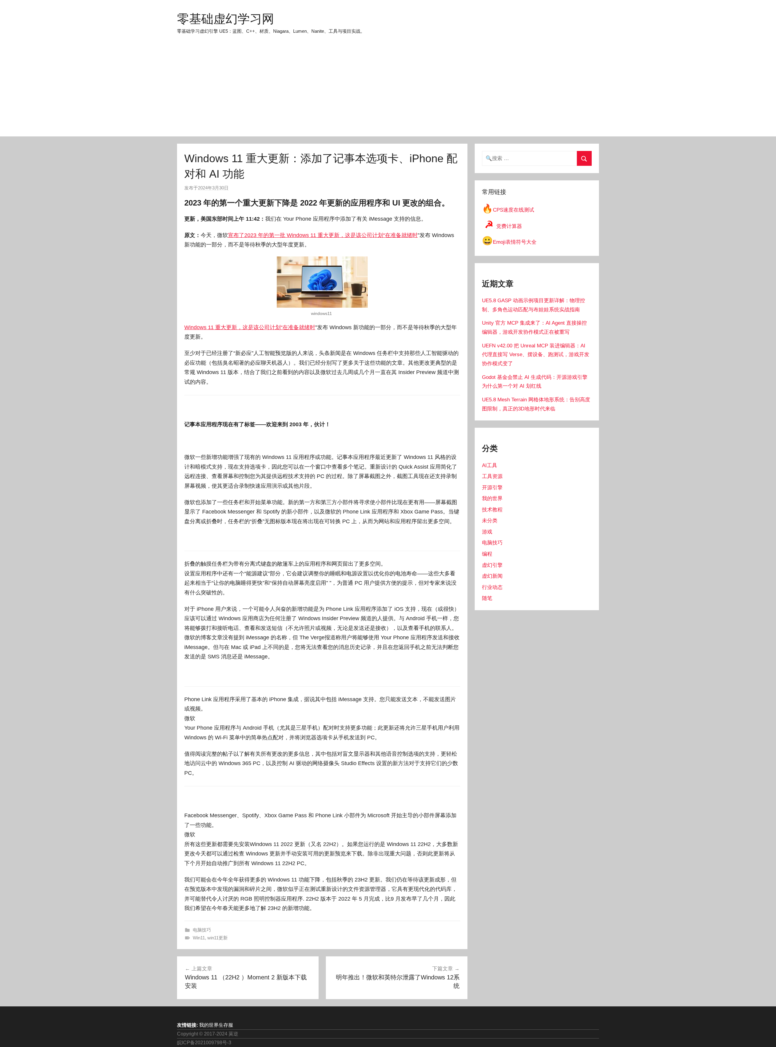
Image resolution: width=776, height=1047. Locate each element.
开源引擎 (492, 487)
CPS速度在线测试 (508, 210)
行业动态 (492, 587)
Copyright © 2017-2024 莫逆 (207, 1033)
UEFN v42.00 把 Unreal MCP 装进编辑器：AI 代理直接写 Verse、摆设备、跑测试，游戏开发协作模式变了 (535, 355)
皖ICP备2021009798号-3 (204, 1042)
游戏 (487, 532)
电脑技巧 (202, 929)
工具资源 (492, 476)
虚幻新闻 (492, 576)
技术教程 (492, 510)
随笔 (487, 598)
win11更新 (217, 937)
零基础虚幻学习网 (225, 18)
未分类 (489, 521)
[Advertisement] (388, 91)
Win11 (199, 937)
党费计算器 (503, 226)
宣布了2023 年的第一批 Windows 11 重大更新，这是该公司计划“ (306, 235)
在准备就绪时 (401, 235)
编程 (487, 554)
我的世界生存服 (216, 1025)
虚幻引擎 (492, 565)
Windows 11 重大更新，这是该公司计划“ (233, 327)
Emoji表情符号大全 (509, 242)
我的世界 (492, 498)
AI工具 (489, 465)
